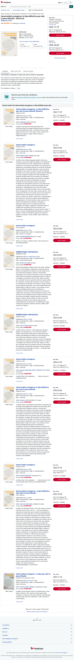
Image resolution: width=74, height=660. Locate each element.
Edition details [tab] (28, 71)
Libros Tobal (24, 325)
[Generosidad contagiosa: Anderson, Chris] (9, 160)
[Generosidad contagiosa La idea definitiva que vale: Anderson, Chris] (9, 402)
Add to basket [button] (60, 35)
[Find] (71, 6)
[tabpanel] (23, 82)
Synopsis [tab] (5, 71)
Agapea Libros (24, 155)
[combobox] (39, 6)
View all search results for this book (37, 611)
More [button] (18, 88)
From (24, 45)
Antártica (23, 263)
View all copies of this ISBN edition (29, 41)
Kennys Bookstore (25, 475)
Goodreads (22, 23)
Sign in (66, 2)
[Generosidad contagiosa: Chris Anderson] (9, 241)
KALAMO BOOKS (25, 236)
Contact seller (19, 138)
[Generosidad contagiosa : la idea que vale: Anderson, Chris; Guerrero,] (9, 589)
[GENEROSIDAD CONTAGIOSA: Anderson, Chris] (9, 330)
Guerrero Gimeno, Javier (33, 97)
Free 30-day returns (60, 58)
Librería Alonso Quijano (27, 587)
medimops (23, 122)
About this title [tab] (16, 71)
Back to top (37, 620)
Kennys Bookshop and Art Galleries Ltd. (32, 370)
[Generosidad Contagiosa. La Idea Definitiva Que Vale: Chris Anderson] (9, 506)
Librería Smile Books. (26, 504)
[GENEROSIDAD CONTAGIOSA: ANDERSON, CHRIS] (9, 267)
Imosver (22, 400)
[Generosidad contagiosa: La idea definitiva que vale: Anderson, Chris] (9, 124)
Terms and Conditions (61, 652)
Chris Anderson (19, 97)
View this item (52, 24)
